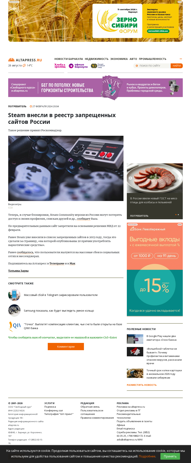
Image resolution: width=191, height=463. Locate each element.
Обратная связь (90, 406)
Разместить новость (142, 385)
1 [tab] (176, 215)
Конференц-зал (53, 410)
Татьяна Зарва (18, 270)
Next (179, 178)
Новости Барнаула (68, 59)
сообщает (83, 218)
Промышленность (152, 59)
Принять (170, 456)
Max (72, 263)
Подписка (50, 406)
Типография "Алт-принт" (58, 414)
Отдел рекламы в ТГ (128, 410)
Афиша (121, 425)
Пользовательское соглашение (92, 412)
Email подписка (126, 428)
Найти (177, 65)
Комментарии (66, 346)
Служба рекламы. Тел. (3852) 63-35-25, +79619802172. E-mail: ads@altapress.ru (134, 436)
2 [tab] (178, 215)
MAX (140, 439)
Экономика (119, 59)
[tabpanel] (155, 193)
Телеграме (56, 263)
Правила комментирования (97, 417)
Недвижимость (97, 59)
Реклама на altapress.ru (131, 406)
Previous (130, 178)
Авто (133, 59)
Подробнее (147, 456)
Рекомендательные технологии (129, 415)
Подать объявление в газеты (134, 421)
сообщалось (25, 252)
